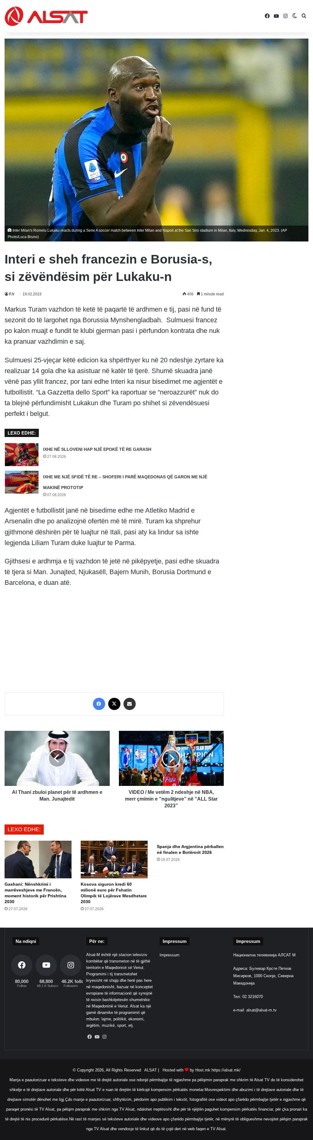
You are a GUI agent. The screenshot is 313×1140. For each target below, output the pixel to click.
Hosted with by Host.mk (186, 1070)
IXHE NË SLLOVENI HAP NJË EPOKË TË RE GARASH (97, 449)
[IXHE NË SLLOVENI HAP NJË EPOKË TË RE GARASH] (22, 454)
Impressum (169, 955)
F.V (11, 294)
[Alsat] (46, 16)
